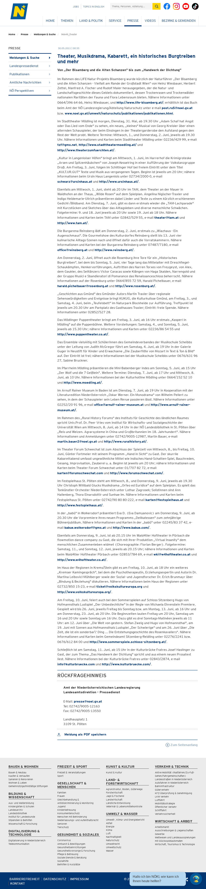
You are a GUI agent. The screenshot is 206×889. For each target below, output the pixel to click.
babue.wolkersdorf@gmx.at (85, 527)
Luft (108, 833)
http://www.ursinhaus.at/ (119, 181)
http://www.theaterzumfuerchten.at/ (85, 150)
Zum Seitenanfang (184, 745)
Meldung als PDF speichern (84, 734)
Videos (150, 21)
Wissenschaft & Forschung (22, 823)
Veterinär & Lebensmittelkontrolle (124, 806)
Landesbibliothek (17, 813)
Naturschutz (112, 840)
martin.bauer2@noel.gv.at (77, 441)
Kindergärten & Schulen (21, 806)
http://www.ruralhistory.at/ (125, 441)
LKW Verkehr (162, 796)
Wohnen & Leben (17, 782)
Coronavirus (64, 840)
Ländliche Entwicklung (118, 803)
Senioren (62, 823)
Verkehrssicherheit (165, 813)
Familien (61, 792)
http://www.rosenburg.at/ (135, 286)
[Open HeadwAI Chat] (196, 879)
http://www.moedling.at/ (83, 382)
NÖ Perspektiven (21, 91)
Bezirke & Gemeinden (179, 21)
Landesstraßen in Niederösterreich (173, 779)
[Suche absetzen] (156, 6)
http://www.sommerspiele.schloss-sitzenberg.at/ (128, 642)
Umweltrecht (113, 843)
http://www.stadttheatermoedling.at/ (108, 145)
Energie (110, 826)
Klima (109, 829)
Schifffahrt (160, 810)
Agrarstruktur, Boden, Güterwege (124, 789)
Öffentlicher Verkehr (166, 806)
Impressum (79, 879)
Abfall (109, 823)
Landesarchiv (15, 809)
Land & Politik (91, 21)
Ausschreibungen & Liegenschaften (174, 830)
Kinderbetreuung (66, 809)
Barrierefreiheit (24, 879)
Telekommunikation (18, 843)
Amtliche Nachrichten (25, 82)
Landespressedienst (23, 66)
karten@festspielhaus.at (164, 500)
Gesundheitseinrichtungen (71, 847)
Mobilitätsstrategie (165, 803)
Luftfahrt (160, 799)
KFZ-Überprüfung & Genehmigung (173, 793)
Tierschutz (63, 827)
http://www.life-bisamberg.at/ (139, 102)
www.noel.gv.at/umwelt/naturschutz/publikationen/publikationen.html (119, 113)
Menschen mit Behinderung (72, 816)
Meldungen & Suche (45, 34)
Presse (133, 21)
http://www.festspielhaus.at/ (80, 505)
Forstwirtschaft (114, 792)
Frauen (61, 795)
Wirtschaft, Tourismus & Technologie (175, 844)
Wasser (110, 850)
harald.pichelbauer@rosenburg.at (82, 286)
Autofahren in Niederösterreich (171, 782)
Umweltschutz (113, 847)
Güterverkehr (162, 789)
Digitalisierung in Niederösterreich (26, 840)
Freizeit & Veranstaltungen (71, 772)
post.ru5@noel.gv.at (177, 108)
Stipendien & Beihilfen (20, 820)
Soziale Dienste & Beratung (72, 857)
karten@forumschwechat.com (80, 473)
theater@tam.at (166, 217)
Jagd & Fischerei (115, 795)
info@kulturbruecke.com (76, 664)
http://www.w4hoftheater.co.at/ (81, 560)
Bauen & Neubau (17, 772)
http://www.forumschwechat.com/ (136, 473)
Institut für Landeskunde (21, 816)
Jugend (61, 806)
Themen (67, 21)
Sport (60, 775)
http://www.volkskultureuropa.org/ (84, 592)
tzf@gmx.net (67, 145)
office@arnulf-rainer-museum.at (119, 405)
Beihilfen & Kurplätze (68, 864)
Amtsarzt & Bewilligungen (71, 843)
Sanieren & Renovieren (20, 779)
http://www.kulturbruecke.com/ (126, 664)
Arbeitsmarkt (162, 826)
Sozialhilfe (62, 860)
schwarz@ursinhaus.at (74, 181)
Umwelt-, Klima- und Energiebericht (125, 819)
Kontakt (17, 883)
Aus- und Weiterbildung (21, 803)
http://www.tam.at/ (72, 223)
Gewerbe (159, 833)
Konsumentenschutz (68, 813)
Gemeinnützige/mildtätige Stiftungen (28, 786)
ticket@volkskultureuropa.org (119, 586)
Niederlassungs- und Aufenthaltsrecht (77, 820)
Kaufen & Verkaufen (19, 775)
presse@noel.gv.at (88, 701)
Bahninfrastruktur (164, 786)
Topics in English (93, 6)
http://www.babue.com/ (131, 527)
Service (115, 21)
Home (50, 21)
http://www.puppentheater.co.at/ (82, 334)
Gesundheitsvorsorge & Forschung (76, 850)
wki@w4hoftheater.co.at (172, 554)
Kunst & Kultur (114, 772)
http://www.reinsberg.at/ (114, 250)
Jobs (76, 6)
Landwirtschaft (114, 799)
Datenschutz (54, 879)
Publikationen (19, 74)
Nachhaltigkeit (113, 836)
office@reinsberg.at (72, 250)
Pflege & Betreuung (67, 854)
